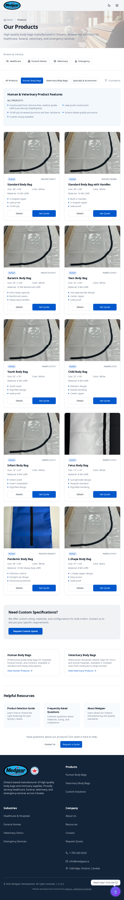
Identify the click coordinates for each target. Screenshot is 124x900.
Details (19, 213)
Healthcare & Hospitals (17, 816)
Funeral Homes (12, 824)
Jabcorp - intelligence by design (78, 889)
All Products (12, 80)
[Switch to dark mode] (109, 5)
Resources (72, 824)
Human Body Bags (32, 80)
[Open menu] (117, 5)
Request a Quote (71, 744)
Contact (70, 833)
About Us (71, 816)
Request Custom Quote (25, 631)
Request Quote (74, 841)
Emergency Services (15, 841)
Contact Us (49, 744)
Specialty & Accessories (85, 80)
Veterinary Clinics (13, 833)
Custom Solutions (76, 791)
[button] (105, 888)
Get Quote (44, 213)
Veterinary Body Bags (57, 80)
